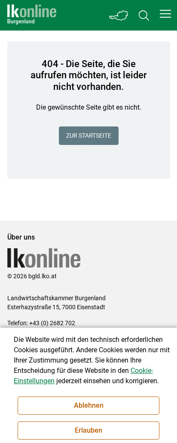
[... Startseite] (31, 15)
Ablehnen (89, 405)
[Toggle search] (144, 15)
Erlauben (88, 430)
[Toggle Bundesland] (119, 15)
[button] (165, 14)
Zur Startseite (88, 135)
